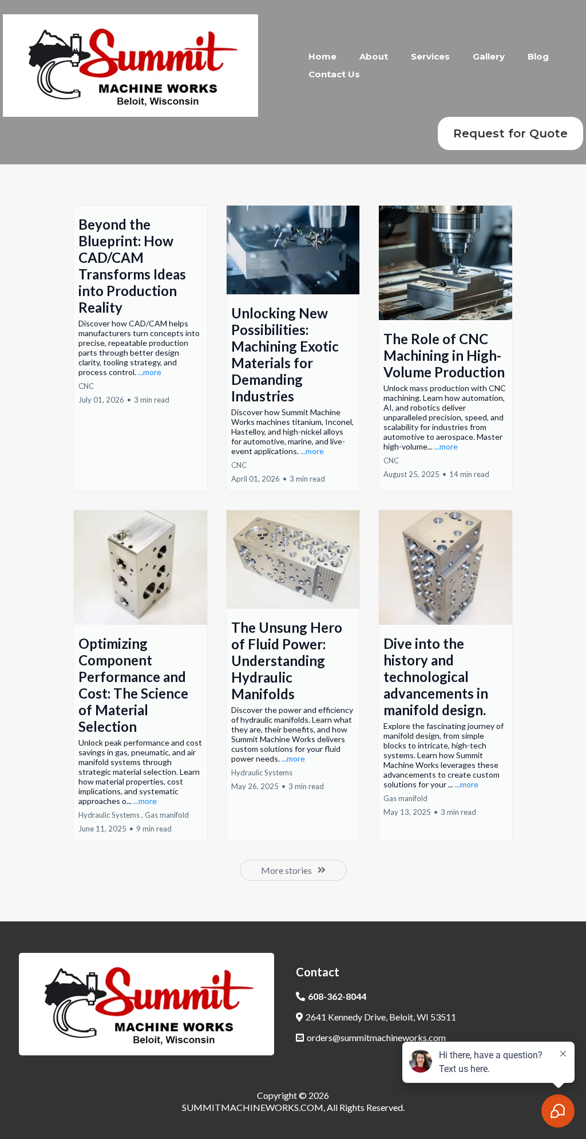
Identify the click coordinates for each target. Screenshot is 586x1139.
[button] (140, 348)
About (373, 56)
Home (322, 56)
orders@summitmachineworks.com (376, 1037)
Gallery (489, 56)
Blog (538, 56)
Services (430, 56)
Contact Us (334, 74)
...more (149, 372)
